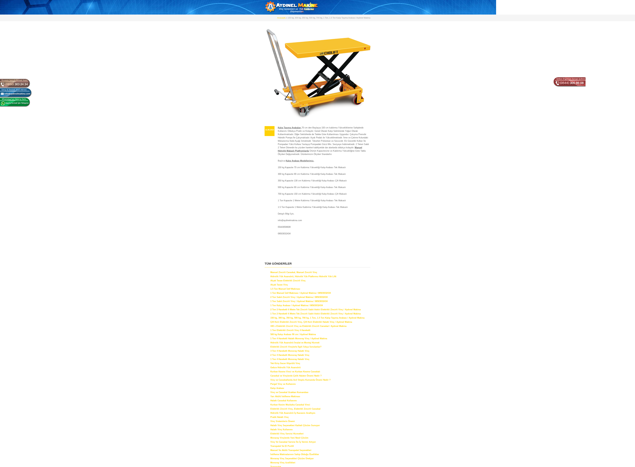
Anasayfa (281, 18)
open (367, 3)
